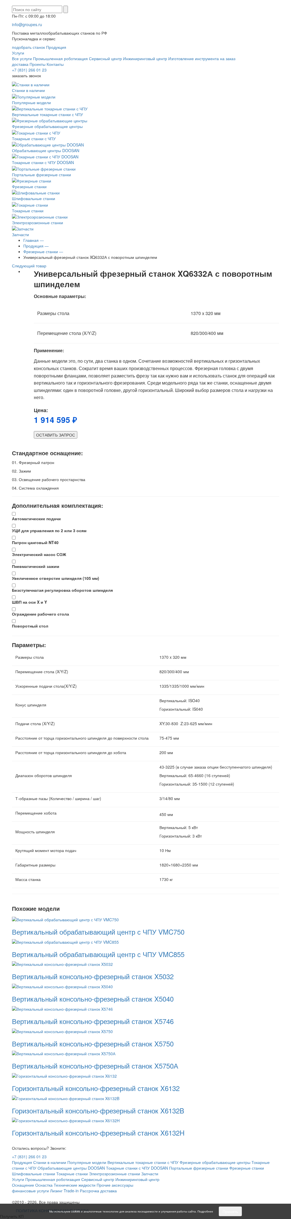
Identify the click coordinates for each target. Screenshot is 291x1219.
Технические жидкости (74, 1185)
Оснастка (44, 1185)
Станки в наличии (28, 90)
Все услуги (22, 58)
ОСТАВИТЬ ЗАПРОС (55, 435)
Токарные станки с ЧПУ (34, 138)
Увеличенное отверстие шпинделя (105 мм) (55, 578)
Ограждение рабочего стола (40, 614)
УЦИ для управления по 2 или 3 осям (49, 530)
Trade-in (71, 1190)
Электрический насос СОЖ (39, 554)
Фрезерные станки (29, 186)
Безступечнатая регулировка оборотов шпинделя (62, 590)
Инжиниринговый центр (145, 58)
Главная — (33, 240)
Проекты (37, 64)
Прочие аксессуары (115, 1185)
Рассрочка (89, 1190)
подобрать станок (28, 47)
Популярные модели (31, 102)
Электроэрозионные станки (37, 222)
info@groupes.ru (27, 24)
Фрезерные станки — (43, 251)
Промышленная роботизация (60, 58)
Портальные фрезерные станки (41, 174)
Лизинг (56, 1190)
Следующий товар (29, 265)
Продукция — (36, 246)
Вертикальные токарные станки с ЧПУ (47, 114)
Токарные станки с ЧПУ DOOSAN (43, 162)
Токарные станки (27, 210)
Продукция (56, 47)
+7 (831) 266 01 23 (29, 70)
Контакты (55, 64)
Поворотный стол (30, 626)
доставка (20, 64)
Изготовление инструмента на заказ (201, 58)
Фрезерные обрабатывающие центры (47, 126)
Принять (230, 1211)
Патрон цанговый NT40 (35, 542)
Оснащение (23, 1185)
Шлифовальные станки (33, 198)
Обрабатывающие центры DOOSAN (45, 150)
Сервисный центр (105, 58)
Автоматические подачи (36, 518)
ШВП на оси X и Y (29, 602)
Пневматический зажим (35, 566)
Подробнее (205, 1211)
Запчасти (20, 234)
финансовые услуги (30, 1190)
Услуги (18, 53)
